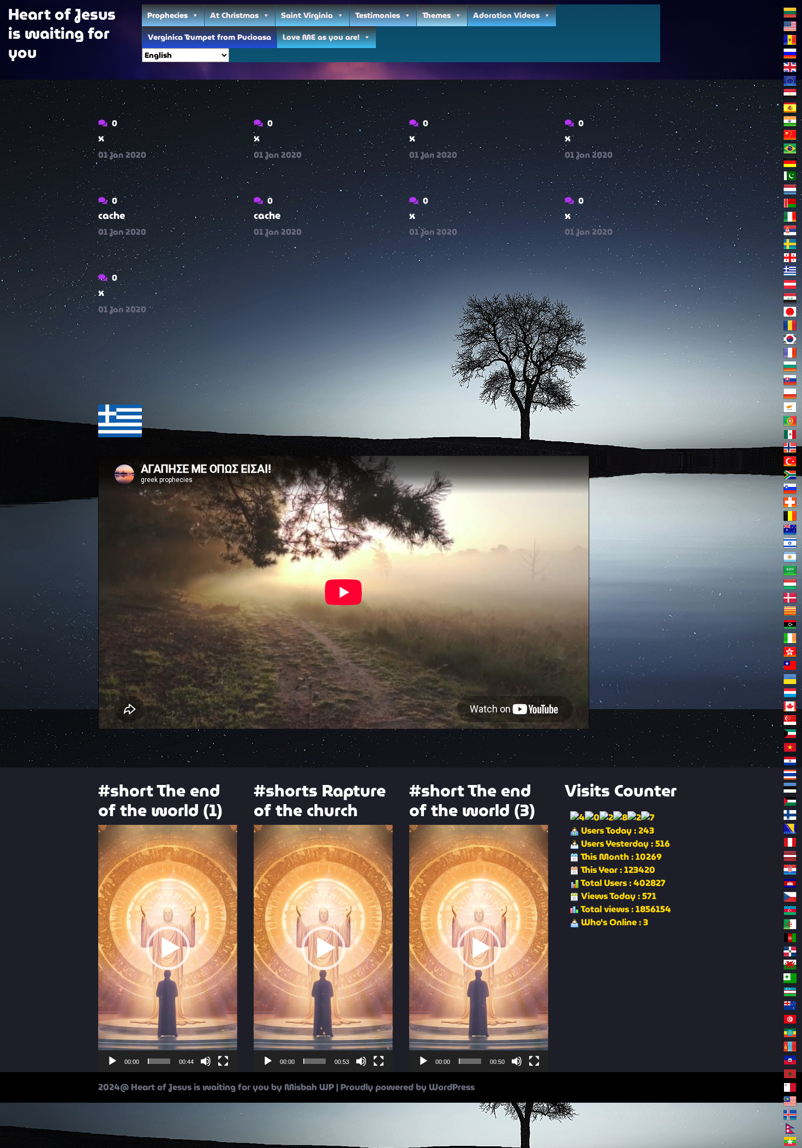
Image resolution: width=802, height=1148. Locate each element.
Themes (436, 15)
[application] (167, 948)
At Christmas (234, 15)
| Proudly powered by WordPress (405, 1087)
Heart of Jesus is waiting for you (62, 33)
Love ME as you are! (321, 37)
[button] (168, 948)
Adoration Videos (506, 15)
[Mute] (205, 1061)
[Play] (112, 1061)
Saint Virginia (307, 15)
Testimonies (377, 15)
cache (111, 215)
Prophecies (167, 15)
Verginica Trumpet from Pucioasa (209, 37)
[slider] (159, 1061)
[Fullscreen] (223, 1061)
